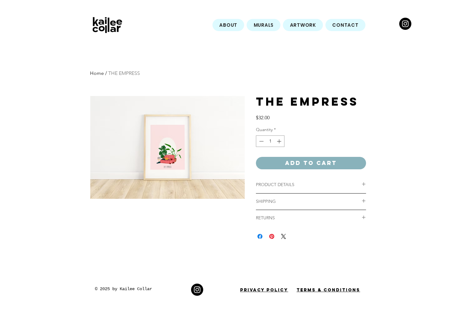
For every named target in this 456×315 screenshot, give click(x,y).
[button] (263, 25)
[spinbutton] (270, 141)
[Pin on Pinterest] (271, 236)
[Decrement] (261, 141)
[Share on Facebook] (260, 236)
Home (97, 73)
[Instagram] (405, 24)
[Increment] (280, 141)
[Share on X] (283, 236)
